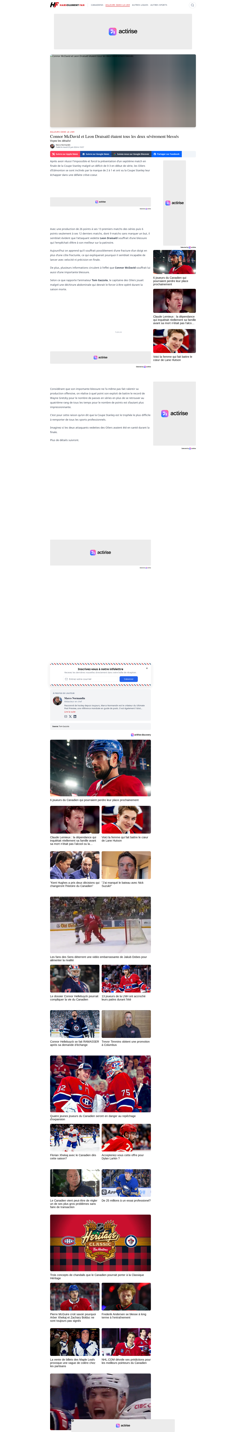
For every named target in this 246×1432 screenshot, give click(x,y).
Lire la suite (69, 711)
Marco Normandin (63, 145)
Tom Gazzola (64, 726)
